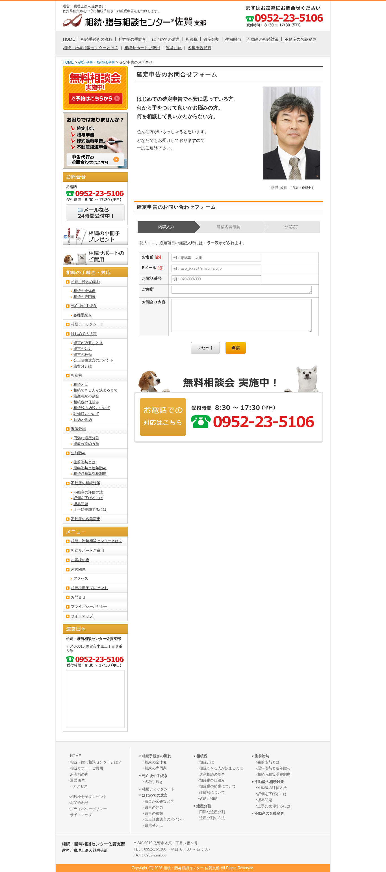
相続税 (192, 39)
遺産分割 (211, 39)
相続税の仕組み (86, 402)
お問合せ (78, 597)
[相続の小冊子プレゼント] (95, 241)
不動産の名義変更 (300, 39)
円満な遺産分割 (86, 438)
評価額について (86, 414)
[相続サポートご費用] (95, 261)
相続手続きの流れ (96, 39)
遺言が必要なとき (88, 343)
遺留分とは (82, 366)
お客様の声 (80, 560)
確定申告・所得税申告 (96, 62)
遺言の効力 (82, 349)
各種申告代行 (199, 48)
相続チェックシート (87, 324)
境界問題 (80, 504)
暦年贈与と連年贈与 (90, 468)
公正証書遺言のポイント (93, 360)
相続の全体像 (84, 291)
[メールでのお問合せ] (95, 218)
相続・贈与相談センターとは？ (90, 48)
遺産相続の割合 (86, 396)
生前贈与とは (84, 462)
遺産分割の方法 (86, 444)
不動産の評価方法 (88, 492)
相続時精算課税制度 (90, 474)
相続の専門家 (84, 297)
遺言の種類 (82, 355)
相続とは (80, 385)
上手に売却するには (90, 510)
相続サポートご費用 (142, 48)
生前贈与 (233, 39)
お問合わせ (79, 803)
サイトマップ (82, 616)
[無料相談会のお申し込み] (95, 101)
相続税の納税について (91, 408)
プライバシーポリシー (89, 607)
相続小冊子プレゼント (89, 588)
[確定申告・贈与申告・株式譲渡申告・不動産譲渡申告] (95, 166)
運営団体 (174, 48)
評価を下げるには (88, 498)
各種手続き (82, 315)
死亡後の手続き (132, 39)
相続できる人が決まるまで (95, 390)
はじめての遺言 (166, 39)
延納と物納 (82, 420)
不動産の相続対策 (263, 39)
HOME (69, 39)
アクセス (80, 579)
